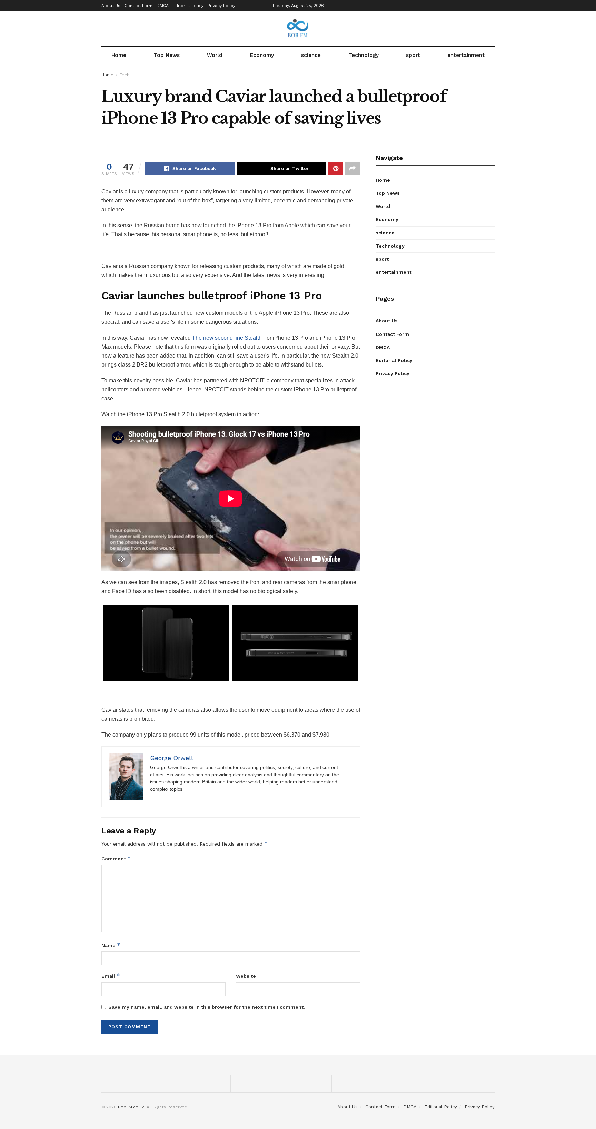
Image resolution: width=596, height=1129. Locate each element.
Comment (116, 858)
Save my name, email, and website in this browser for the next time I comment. (206, 1007)
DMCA (163, 5)
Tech (124, 74)
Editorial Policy (188, 5)
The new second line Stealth (227, 338)
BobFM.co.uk (131, 1107)
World (214, 55)
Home (118, 55)
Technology (363, 55)
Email (110, 975)
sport (413, 55)
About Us (110, 5)
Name (110, 945)
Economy (262, 55)
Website (246, 976)
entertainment (466, 55)
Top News (166, 55)
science (311, 55)
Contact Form (138, 5)
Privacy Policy (221, 5)
